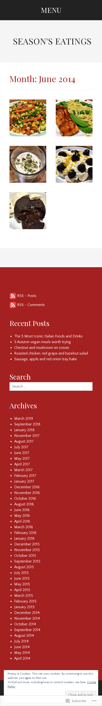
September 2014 (27, 630)
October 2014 (25, 624)
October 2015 (25, 555)
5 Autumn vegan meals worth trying (42, 342)
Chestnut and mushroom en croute (41, 348)
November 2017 (27, 436)
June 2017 (21, 453)
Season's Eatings (52, 41)
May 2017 (22, 458)
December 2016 (27, 487)
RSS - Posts (26, 296)
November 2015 (27, 550)
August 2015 (24, 567)
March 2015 (23, 595)
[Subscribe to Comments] (12, 305)
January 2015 (24, 607)
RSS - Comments (31, 305)
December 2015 (27, 544)
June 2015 (22, 578)
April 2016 (22, 521)
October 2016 (25, 498)
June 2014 (22, 647)
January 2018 (24, 430)
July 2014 (21, 641)
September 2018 (27, 424)
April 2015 (22, 590)
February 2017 (25, 476)
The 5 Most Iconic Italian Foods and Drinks (48, 336)
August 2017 (24, 441)
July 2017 (21, 447)
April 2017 (22, 464)
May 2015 (22, 584)
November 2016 (27, 493)
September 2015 (27, 561)
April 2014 (22, 658)
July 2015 (21, 573)
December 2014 (27, 613)
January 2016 (24, 538)
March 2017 (23, 470)
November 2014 (27, 618)
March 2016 (23, 527)
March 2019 (23, 418)
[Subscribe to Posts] (12, 296)
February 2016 (25, 533)
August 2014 (24, 635)
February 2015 (25, 601)
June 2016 (22, 510)
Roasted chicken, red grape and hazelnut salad (51, 353)
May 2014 (22, 653)
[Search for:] (51, 386)
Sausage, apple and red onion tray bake (45, 359)
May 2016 (22, 515)
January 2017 (24, 481)
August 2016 (24, 504)
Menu (51, 10)
